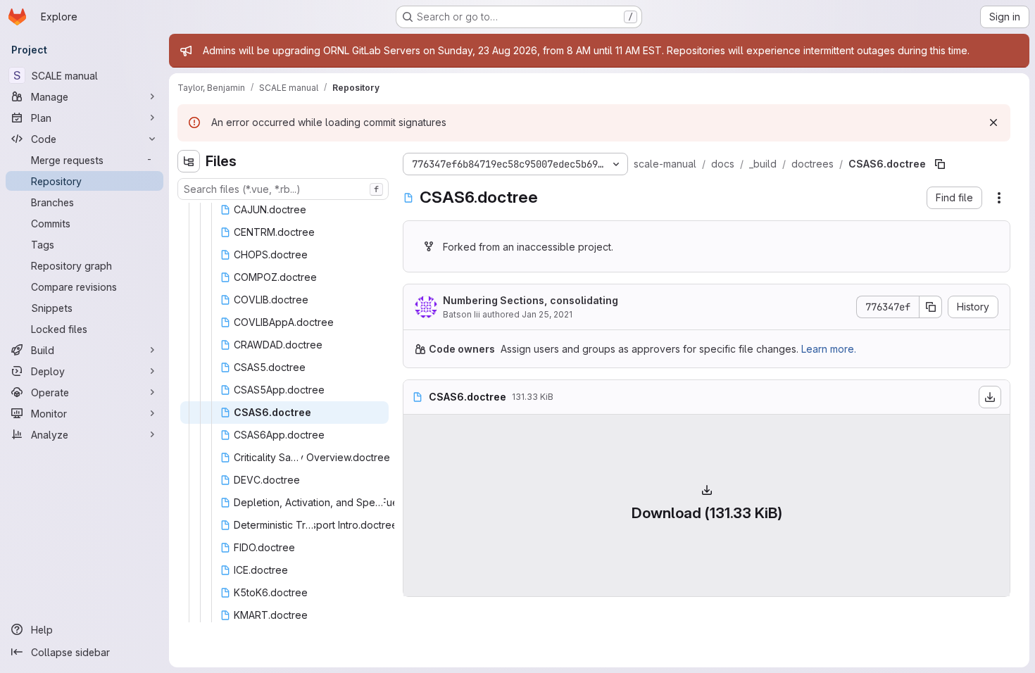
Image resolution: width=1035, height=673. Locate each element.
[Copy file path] (940, 164)
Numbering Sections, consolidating (530, 300)
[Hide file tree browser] (188, 161)
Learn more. (828, 349)
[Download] (990, 397)
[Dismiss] (993, 122)
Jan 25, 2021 (547, 314)
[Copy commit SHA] (931, 307)
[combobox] (283, 189)
